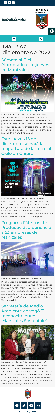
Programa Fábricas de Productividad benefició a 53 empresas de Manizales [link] (26, 230)
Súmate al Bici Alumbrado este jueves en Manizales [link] (25, 64)
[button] (14, 39)
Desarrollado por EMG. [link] (27, 412)
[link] (51, 31)
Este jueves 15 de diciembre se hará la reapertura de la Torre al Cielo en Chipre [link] (26, 146)
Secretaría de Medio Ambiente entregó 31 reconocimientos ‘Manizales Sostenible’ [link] (24, 313)
